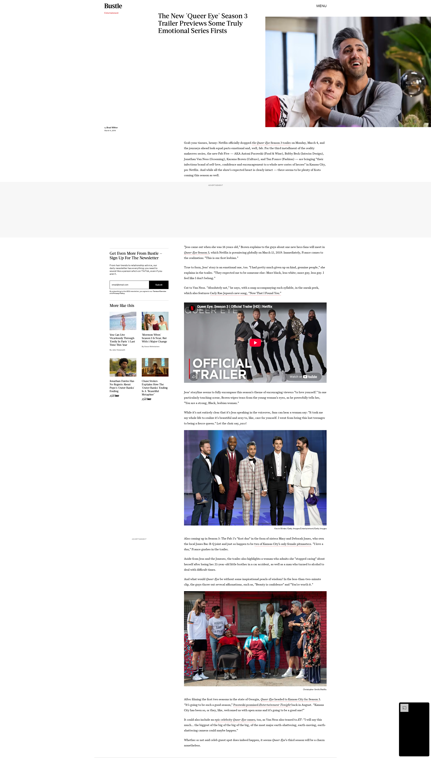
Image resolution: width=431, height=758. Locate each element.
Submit (158, 284)
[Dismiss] (425, 705)
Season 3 (196, 252)
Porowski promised (262, 705)
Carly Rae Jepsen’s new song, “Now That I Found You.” (245, 293)
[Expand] (402, 705)
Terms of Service (159, 291)
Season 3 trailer (271, 143)
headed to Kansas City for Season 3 (290, 699)
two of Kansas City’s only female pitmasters (282, 544)
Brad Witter (112, 127)
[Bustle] (113, 6)
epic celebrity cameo (235, 719)
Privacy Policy (119, 293)
